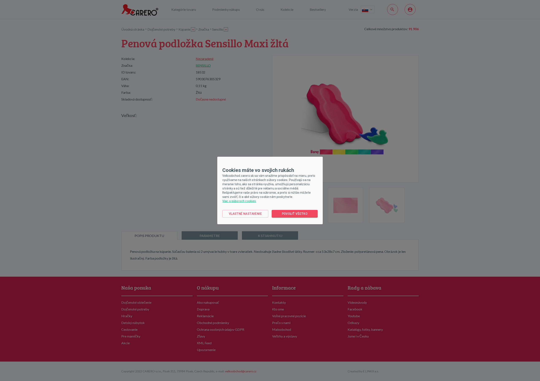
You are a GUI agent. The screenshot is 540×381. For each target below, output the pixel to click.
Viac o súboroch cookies (239, 201)
